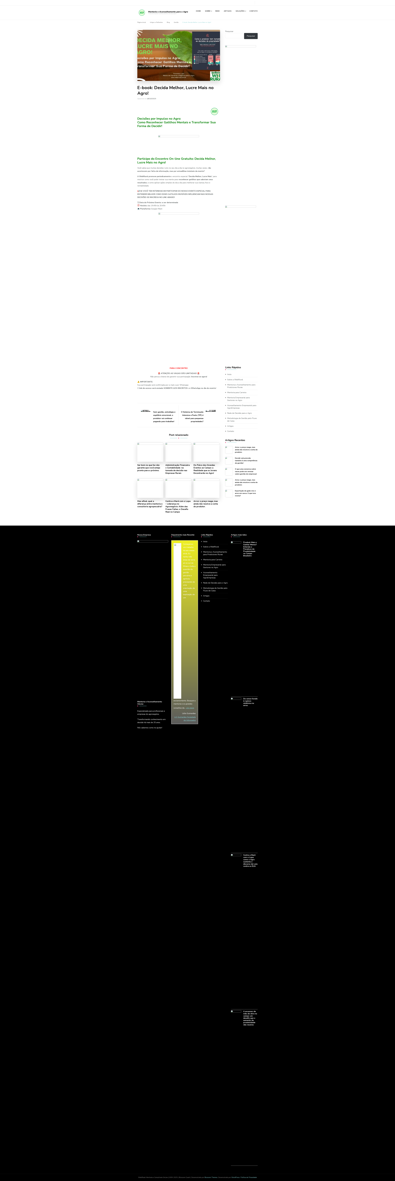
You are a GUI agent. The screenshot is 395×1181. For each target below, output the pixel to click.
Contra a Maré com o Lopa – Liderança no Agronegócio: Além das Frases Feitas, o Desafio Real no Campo (178, 506)
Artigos (227, 11)
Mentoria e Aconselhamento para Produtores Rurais (241, 386)
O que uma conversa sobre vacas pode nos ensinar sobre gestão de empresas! (246, 471)
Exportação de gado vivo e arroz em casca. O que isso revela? (245, 493)
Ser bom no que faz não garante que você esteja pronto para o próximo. (148, 468)
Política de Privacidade (248, 1177)
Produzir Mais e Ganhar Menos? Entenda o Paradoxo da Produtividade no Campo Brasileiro (250, 549)
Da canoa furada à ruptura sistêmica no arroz (250, 702)
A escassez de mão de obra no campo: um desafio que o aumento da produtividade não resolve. (250, 1018)
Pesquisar (229, 31)
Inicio (229, 374)
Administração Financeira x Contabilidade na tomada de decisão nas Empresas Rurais (177, 469)
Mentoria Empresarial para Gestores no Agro (238, 398)
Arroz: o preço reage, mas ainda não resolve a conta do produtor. (205, 504)
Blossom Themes (210, 1177)
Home (198, 11)
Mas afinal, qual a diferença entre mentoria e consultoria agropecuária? (149, 504)
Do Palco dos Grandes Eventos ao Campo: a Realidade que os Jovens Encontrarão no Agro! (205, 469)
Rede (217, 11)
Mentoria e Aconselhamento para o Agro (168, 11)
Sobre (207, 11)
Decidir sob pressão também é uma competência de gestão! (246, 460)
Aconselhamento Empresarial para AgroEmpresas (241, 406)
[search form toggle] (257, 3)
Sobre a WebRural (235, 379)
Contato (253, 11)
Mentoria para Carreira (236, 392)
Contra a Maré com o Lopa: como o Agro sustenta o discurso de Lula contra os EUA (250, 860)
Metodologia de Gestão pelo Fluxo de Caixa (242, 419)
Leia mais (190, 708)
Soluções (240, 11)
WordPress (235, 1177)
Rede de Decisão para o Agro (239, 413)
